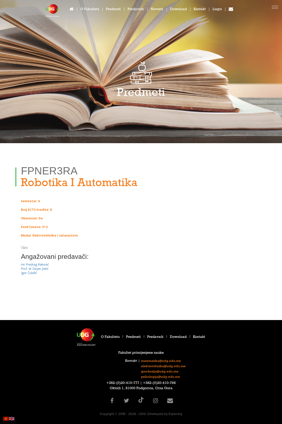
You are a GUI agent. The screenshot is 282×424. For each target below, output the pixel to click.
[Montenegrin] (6, 418)
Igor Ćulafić (29, 273)
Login (217, 9)
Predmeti (113, 9)
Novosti (157, 9)
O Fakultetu (89, 9)
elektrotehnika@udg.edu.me (163, 366)
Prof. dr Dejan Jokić (34, 269)
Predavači (136, 9)
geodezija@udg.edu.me (159, 371)
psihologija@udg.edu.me (160, 377)
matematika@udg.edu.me (161, 361)
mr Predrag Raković (35, 264)
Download (178, 9)
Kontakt (200, 9)
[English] (12, 418)
